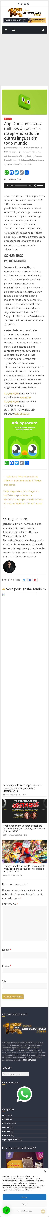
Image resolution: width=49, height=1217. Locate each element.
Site (4, 981)
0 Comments (26, 152)
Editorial (5, 1119)
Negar (24, 1204)
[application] (24, 185)
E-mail (6, 966)
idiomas (40, 160)
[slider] (40, 185)
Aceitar (24, 1197)
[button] (45, 1171)
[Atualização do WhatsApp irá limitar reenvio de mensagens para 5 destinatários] (19, 595)
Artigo (4, 1115)
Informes (6, 1127)
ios (10, 164)
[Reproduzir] (7, 185)
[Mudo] (34, 185)
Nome (6, 949)
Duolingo (30, 156)
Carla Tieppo (21, 156)
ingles (6, 164)
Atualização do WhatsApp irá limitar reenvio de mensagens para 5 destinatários (23, 788)
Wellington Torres (32, 148)
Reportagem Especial (10, 1139)
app (13, 156)
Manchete (6, 1131)
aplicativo (7, 156)
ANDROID (25, 397)
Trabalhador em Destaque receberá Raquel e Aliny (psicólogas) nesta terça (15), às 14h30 (24, 828)
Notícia (7, 119)
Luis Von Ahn (17, 164)
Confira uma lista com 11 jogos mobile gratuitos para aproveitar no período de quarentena (24, 868)
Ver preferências (24, 1211)
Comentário (10, 904)
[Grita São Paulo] (6, 30)
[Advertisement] (24, 60)
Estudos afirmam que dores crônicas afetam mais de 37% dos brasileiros (22, 480)
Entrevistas (6, 1123)
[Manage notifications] (43, 1211)
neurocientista (28, 164)
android (37, 152)
